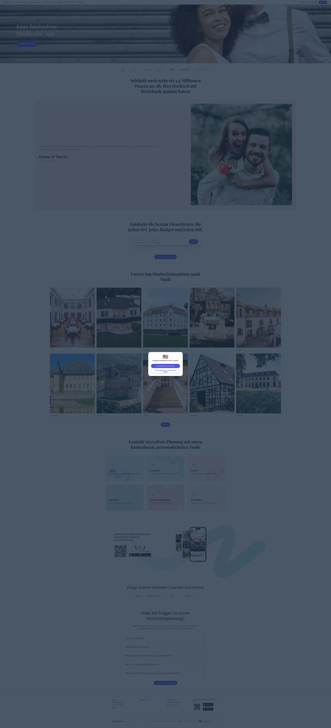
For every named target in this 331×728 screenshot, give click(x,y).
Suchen (165, 425)
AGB (176, 721)
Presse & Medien (117, 705)
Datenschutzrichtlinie (167, 721)
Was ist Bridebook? (135, 638)
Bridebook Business (145, 700)
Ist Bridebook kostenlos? (137, 646)
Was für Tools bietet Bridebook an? (142, 664)
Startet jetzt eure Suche (165, 257)
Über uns (114, 700)
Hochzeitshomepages (48, 2)
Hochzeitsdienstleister (34, 2)
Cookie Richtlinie (155, 721)
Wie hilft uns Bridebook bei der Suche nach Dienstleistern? (154, 673)
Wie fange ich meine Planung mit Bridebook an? (149, 655)
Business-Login (304, 2)
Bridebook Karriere (117, 702)
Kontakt (114, 707)
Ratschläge (80, 2)
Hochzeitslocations (21, 2)
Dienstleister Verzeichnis (173, 702)
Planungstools (59, 2)
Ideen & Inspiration (70, 2)
